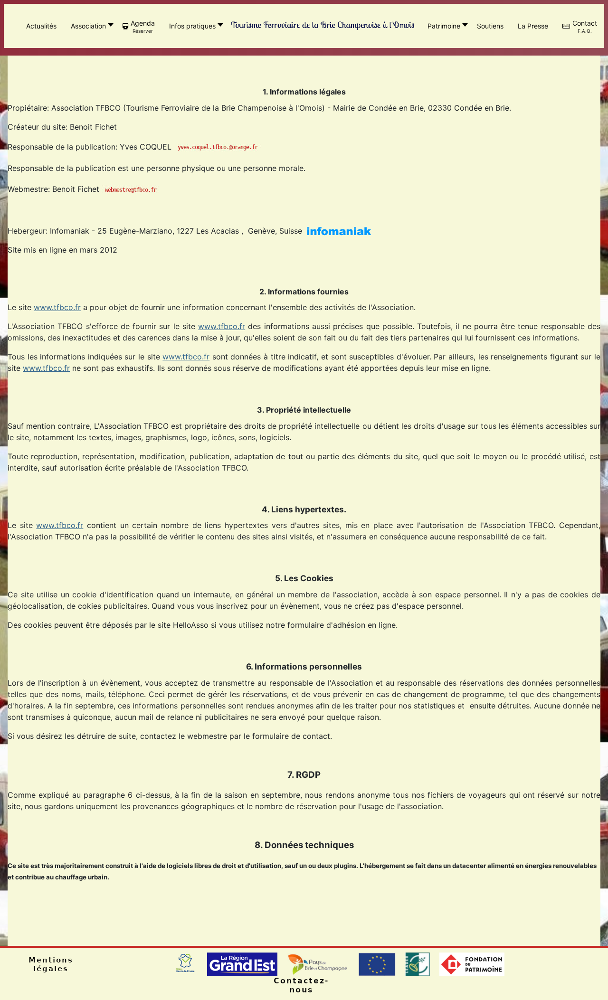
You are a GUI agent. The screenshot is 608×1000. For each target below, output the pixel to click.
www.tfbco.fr (57, 307)
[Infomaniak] (339, 231)
